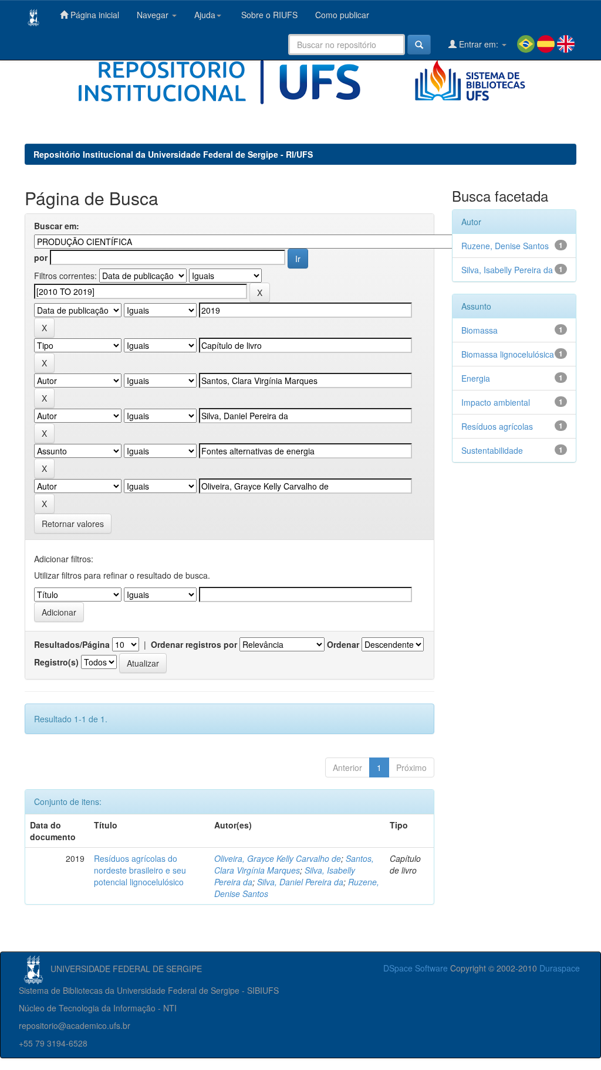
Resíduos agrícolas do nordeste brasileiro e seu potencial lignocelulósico (140, 870)
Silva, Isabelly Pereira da (507, 270)
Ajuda (204, 15)
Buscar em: (56, 226)
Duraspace (559, 968)
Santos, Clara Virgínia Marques (294, 864)
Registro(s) (56, 662)
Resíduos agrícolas (497, 426)
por (41, 257)
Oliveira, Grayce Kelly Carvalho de (277, 858)
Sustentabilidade (492, 450)
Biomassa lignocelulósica (507, 354)
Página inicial (93, 15)
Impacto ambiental (495, 402)
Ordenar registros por (194, 644)
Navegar (154, 15)
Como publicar (342, 15)
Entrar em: (479, 44)
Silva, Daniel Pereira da (300, 882)
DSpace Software (415, 968)
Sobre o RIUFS (268, 15)
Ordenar (343, 644)
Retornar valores (73, 523)
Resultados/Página (72, 644)
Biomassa (479, 330)
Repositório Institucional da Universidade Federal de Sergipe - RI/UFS (173, 154)
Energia (475, 378)
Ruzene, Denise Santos (505, 246)
